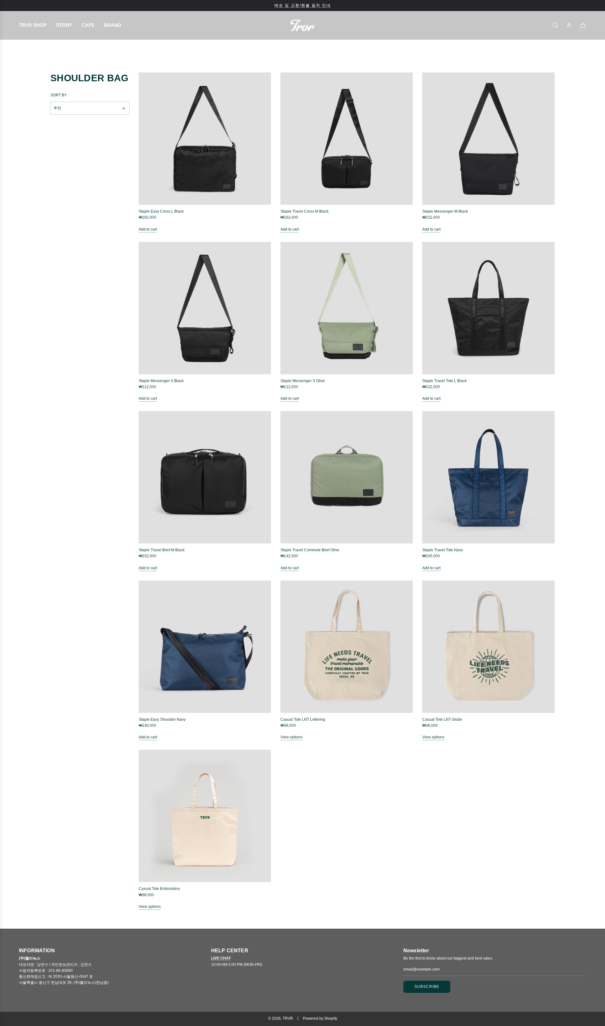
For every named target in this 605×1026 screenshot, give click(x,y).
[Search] (555, 25)
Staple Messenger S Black (161, 381)
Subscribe (426, 986)
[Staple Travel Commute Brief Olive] (346, 477)
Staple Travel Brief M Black (162, 550)
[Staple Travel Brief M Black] (205, 477)
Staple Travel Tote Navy (442, 550)
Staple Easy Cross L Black (161, 211)
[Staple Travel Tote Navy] (488, 477)
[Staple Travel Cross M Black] (346, 138)
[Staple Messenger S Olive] (346, 308)
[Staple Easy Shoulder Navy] (205, 647)
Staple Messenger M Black (445, 211)
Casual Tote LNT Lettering (302, 719)
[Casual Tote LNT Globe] (488, 647)
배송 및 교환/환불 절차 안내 (302, 5)
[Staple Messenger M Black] (488, 138)
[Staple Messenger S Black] (205, 308)
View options (291, 737)
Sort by (58, 95)
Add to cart (148, 229)
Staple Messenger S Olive (302, 381)
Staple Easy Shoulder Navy (162, 719)
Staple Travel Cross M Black (304, 211)
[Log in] (569, 25)
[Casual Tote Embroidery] (205, 816)
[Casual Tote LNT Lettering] (346, 647)
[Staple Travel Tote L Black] (488, 308)
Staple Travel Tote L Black (444, 381)
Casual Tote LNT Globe (442, 719)
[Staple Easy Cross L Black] (205, 138)
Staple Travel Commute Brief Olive (309, 550)
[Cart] (583, 25)
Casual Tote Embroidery (159, 888)
